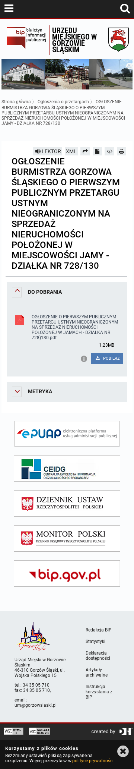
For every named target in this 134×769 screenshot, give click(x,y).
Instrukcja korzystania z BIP (99, 692)
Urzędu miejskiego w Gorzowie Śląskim (74, 39)
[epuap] (67, 434)
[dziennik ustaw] (67, 503)
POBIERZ (111, 358)
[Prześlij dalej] (85, 151)
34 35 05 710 (36, 685)
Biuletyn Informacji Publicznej (26, 40)
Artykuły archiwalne (97, 672)
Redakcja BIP (99, 630)
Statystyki (95, 641)
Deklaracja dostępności (98, 655)
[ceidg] (67, 468)
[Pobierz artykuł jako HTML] (109, 151)
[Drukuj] (122, 151)
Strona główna (16, 101)
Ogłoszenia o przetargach (63, 101)
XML (71, 151)
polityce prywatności (92, 760)
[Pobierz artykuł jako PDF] (97, 151)
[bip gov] (67, 573)
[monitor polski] (67, 538)
